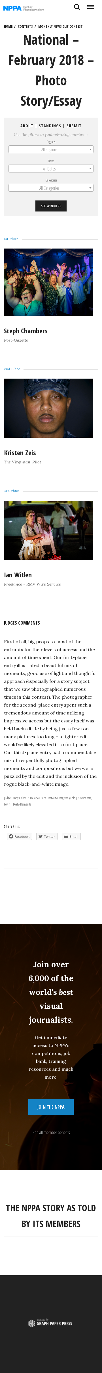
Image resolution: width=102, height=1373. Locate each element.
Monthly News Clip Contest (60, 26)
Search (77, 5)
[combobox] (50, 149)
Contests (25, 26)
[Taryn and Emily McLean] (48, 436)
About (26, 125)
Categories (51, 180)
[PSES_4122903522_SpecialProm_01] (48, 314)
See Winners (51, 205)
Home (8, 26)
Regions (51, 141)
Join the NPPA (51, 1107)
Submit (74, 125)
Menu (90, 5)
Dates (51, 160)
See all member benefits (51, 1132)
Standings (50, 125)
